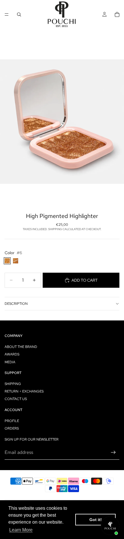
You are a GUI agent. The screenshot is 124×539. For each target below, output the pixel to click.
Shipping (13, 384)
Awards (12, 354)
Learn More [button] (21, 529)
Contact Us (16, 399)
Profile (12, 421)
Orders (12, 428)
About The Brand (21, 346)
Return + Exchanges (24, 391)
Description (16, 303)
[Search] (19, 14)
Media (10, 362)
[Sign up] (113, 452)
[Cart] (117, 14)
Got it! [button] (95, 519)
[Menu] (6, 14)
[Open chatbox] (110, 525)
